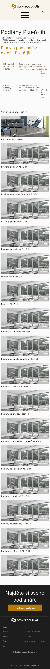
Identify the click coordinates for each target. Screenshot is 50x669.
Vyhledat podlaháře (26, 608)
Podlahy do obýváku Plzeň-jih (15, 331)
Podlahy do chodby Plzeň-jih (15, 414)
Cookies (6, 646)
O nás (27, 627)
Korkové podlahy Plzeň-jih (14, 221)
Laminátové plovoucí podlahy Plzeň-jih (20, 194)
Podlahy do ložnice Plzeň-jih (15, 386)
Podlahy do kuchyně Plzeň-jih (15, 496)
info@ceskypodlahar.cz (25, 652)
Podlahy (6, 637)
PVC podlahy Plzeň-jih (12, 139)
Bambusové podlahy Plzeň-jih (15, 249)
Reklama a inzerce (32, 632)
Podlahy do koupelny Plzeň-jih (16, 469)
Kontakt (28, 637)
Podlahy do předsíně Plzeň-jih (15, 551)
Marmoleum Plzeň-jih (11, 276)
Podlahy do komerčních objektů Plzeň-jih (21, 441)
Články (5, 641)
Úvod (5, 627)
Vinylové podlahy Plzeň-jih (14, 112)
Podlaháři (7, 632)
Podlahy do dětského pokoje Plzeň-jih (19, 359)
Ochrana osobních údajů (35, 641)
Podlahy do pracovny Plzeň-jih (16, 523)
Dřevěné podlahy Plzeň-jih (14, 167)
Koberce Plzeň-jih (9, 304)
